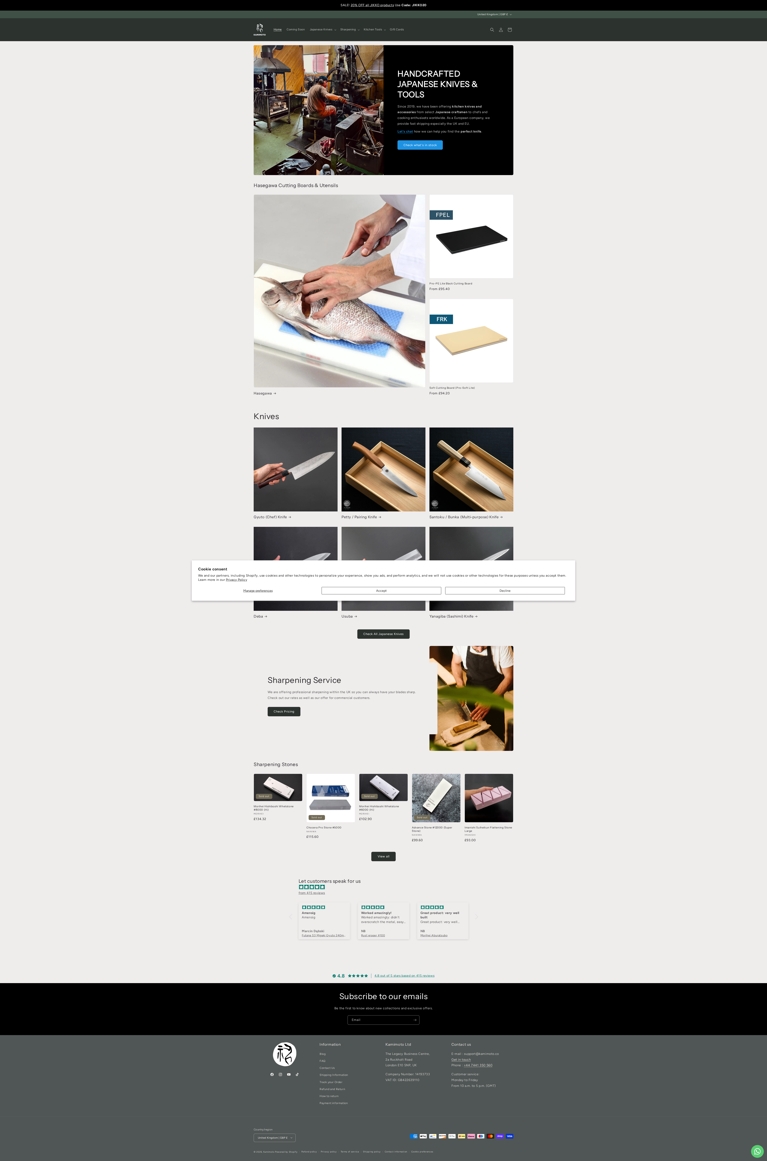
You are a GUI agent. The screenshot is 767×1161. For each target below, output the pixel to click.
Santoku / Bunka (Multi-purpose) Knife (464, 517)
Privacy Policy (236, 580)
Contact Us (327, 1068)
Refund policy (309, 1151)
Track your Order (331, 1082)
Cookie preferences (422, 1151)
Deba (258, 616)
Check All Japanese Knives (383, 634)
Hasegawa (263, 393)
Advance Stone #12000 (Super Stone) (432, 829)
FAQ (323, 1061)
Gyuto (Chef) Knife (270, 517)
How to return (329, 1096)
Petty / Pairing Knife (359, 517)
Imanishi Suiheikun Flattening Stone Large (488, 829)
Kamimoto (268, 1151)
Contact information (396, 1151)
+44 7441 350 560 (478, 1065)
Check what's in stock (420, 145)
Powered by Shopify (286, 1151)
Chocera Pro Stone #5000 (324, 827)
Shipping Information (334, 1075)
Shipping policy (372, 1151)
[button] (322, 29)
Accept (381, 590)
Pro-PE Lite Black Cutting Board (450, 283)
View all (383, 856)
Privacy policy (329, 1151)
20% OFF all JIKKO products (372, 5)
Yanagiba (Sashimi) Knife (451, 616)
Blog (323, 1053)
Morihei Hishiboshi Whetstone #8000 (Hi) (274, 808)
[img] (386, 887)
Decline (505, 590)
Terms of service (350, 1151)
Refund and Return (332, 1089)
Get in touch (461, 1059)
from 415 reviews (312, 893)
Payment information (334, 1103)
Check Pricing (284, 711)
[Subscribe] (414, 1020)
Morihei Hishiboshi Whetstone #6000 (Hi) (379, 808)
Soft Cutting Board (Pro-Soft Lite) (452, 387)
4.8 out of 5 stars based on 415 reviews (404, 976)
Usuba (347, 616)
